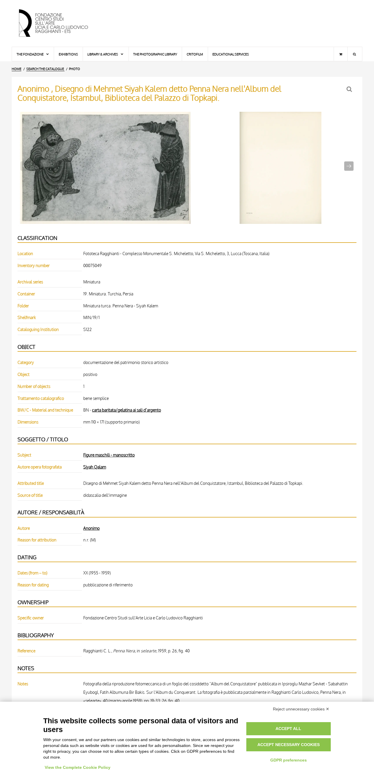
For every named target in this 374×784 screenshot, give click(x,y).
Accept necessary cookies (288, 744)
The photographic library (155, 54)
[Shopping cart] (340, 54)
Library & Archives (103, 54)
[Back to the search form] (350, 89)
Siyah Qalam (94, 466)
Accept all (288, 728)
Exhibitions (68, 54)
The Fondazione (30, 54)
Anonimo (91, 528)
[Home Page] (58, 23)
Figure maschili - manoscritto (109, 454)
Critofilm (195, 54)
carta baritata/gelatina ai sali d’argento (126, 409)
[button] (349, 166)
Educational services (230, 54)
